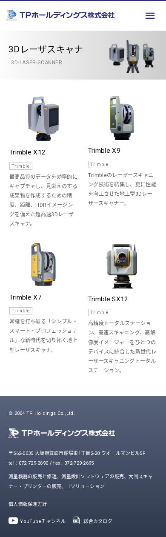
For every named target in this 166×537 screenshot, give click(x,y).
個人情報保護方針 (28, 504)
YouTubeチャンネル (43, 521)
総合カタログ (97, 521)
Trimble (21, 166)
